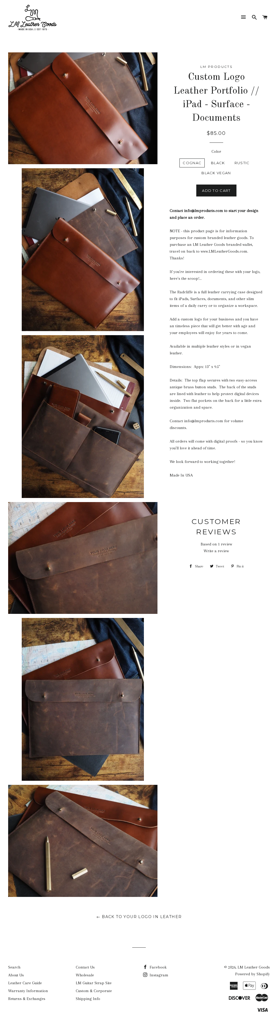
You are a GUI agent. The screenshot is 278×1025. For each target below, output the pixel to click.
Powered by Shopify (252, 974)
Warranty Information (28, 990)
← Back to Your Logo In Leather (139, 916)
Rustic (242, 163)
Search (14, 967)
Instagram (158, 975)
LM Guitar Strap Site (94, 982)
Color (216, 151)
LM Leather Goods (254, 967)
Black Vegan (216, 173)
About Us (16, 975)
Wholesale (85, 975)
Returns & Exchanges (26, 998)
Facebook (158, 967)
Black (218, 163)
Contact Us (85, 967)
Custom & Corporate (94, 990)
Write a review (216, 550)
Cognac (192, 163)
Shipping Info (88, 998)
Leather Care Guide (25, 982)
